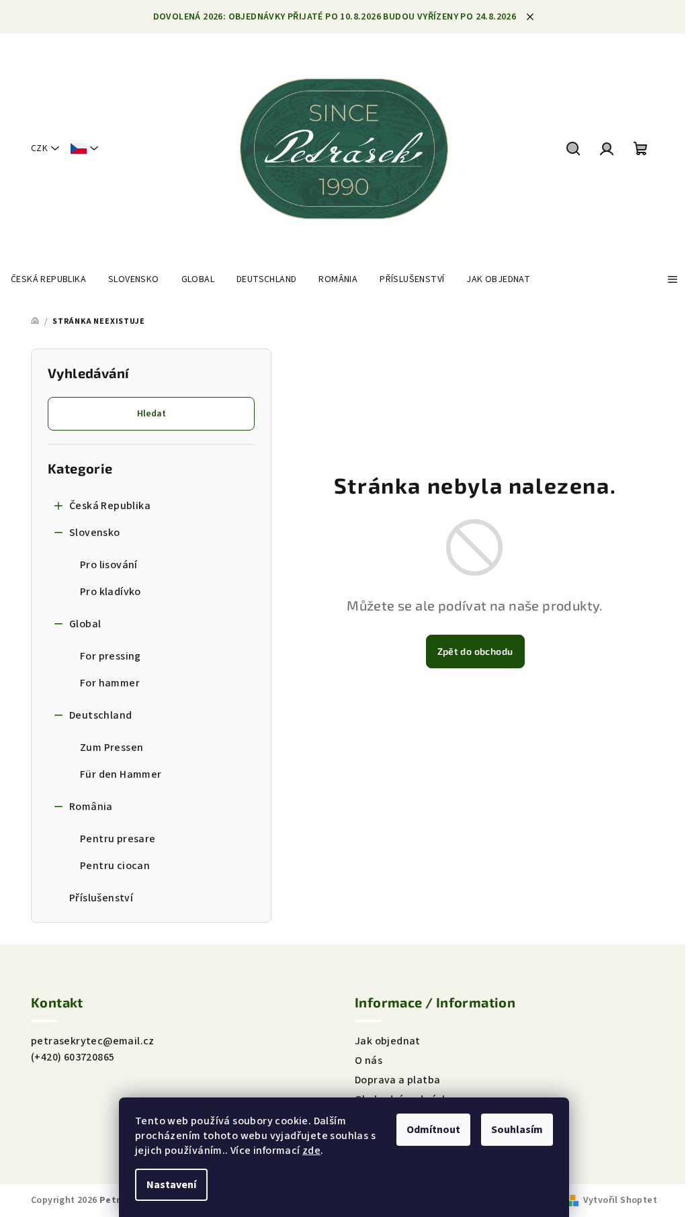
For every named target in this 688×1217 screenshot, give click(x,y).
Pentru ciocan (115, 865)
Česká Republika (109, 505)
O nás (368, 1060)
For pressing (110, 656)
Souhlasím (517, 1129)
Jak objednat (388, 1041)
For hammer (110, 683)
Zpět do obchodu (475, 651)
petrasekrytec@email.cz (93, 1041)
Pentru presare (118, 838)
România (91, 806)
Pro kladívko (110, 591)
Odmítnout (433, 1129)
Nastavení (171, 1184)
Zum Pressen (111, 747)
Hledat (151, 413)
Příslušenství (101, 898)
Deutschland (100, 715)
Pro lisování (109, 564)
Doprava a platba (397, 1080)
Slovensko (94, 532)
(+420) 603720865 (72, 1057)
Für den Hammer (121, 774)
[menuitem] (48, 279)
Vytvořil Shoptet (620, 1200)
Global (85, 624)
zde (311, 1150)
